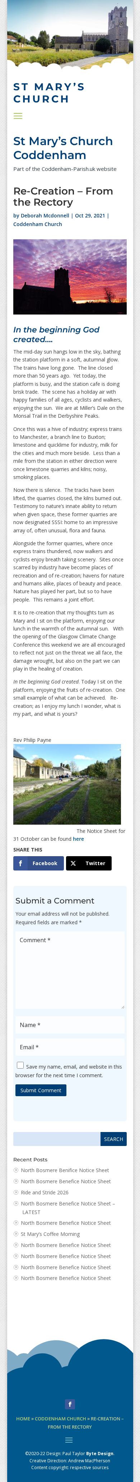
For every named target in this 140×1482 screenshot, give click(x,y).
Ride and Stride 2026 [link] (45, 1192)
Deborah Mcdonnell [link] (45, 215)
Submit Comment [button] (40, 1090)
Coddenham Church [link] (37, 224)
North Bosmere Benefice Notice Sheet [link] (66, 1181)
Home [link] (23, 1419)
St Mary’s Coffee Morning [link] (50, 1234)
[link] (38, 863)
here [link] (78, 838)
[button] (18, 116)
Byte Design (99, 1453)
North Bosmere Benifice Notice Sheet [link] (65, 1170)
